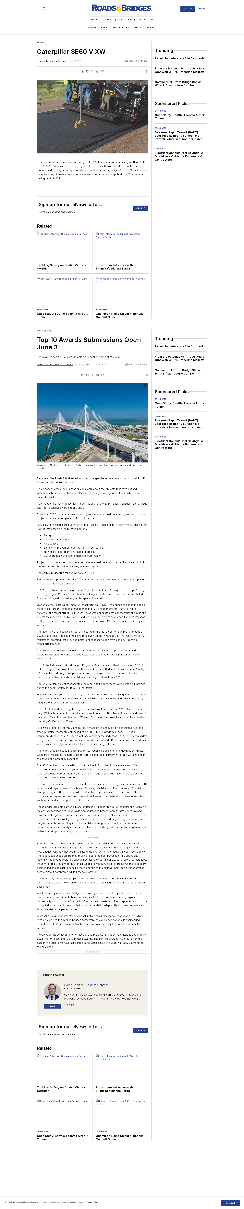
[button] (39, 9)
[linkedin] (87, 71)
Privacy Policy (92, 1202)
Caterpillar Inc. (58, 61)
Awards (41, 43)
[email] (102, 71)
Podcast (151, 28)
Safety (137, 28)
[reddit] (97, 71)
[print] (146, 71)
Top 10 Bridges (44, 331)
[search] (44, 9)
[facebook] (82, 71)
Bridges (92, 28)
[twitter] (92, 71)
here (150, 19)
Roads (104, 28)
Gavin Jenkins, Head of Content (55, 364)
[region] (122, 1203)
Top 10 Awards (121, 28)
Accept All (230, 1203)
